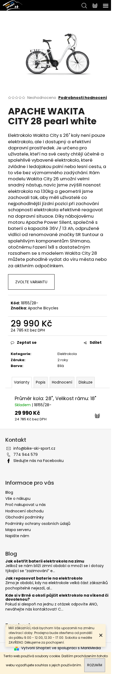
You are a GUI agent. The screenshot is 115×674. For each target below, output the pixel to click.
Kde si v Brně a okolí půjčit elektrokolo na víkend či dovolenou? (56, 597)
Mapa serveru (18, 529)
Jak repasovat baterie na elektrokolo (44, 578)
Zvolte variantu (31, 282)
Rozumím (94, 665)
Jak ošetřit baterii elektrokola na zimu (44, 561)
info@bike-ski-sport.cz (34, 448)
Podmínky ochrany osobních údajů (37, 523)
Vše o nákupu (17, 498)
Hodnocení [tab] (62, 382)
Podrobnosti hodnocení (82, 97)
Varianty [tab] (21, 382)
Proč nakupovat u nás (25, 504)
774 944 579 (25, 454)
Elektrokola (67, 353)
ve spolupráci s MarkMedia (76, 648)
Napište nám (17, 536)
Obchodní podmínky (24, 517)
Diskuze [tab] (86, 382)
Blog (9, 492)
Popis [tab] (40, 382)
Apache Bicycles (43, 308)
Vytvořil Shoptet (36, 648)
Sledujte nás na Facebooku (38, 460)
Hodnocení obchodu (24, 511)
